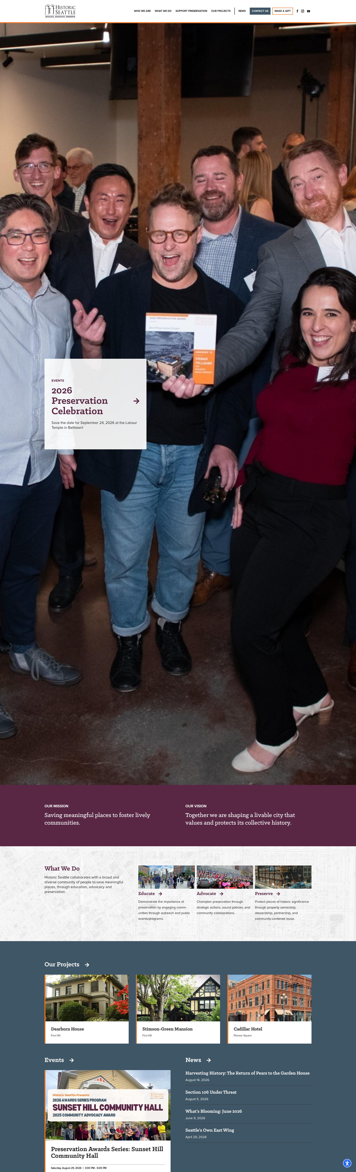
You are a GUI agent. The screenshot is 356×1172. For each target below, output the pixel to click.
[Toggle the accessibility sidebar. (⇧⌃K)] (347, 1163)
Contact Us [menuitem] (260, 11)
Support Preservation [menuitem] (191, 11)
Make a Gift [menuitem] (283, 11)
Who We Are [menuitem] (142, 11)
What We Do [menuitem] (163, 11)
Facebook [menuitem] (296, 11)
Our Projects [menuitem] (220, 11)
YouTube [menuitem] (309, 11)
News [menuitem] (242, 11)
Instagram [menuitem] (303, 11)
